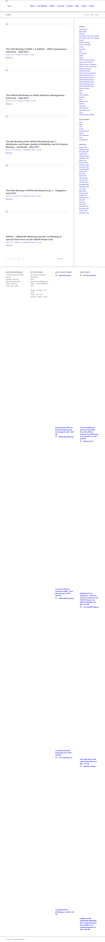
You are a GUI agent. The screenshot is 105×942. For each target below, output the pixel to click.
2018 (80, 124)
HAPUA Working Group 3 (86, 79)
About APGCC (83, 29)
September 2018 (84, 186)
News (80, 99)
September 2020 (84, 165)
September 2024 (84, 149)
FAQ (80, 51)
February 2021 (83, 162)
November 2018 (83, 184)
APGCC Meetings (84, 42)
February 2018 (83, 193)
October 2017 (83, 195)
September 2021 (84, 158)
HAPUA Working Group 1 (86, 75)
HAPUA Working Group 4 (86, 82)
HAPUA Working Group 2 (86, 77)
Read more (9, 57)
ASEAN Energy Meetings (86, 114)
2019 (80, 126)
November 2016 (83, 208)
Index (80, 93)
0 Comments (19, 54)
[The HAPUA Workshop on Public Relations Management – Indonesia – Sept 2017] (37, 81)
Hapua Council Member (86, 62)
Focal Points (83, 53)
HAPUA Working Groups (86, 86)
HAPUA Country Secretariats (87, 66)
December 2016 (83, 206)
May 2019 (82, 173)
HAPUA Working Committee (87, 73)
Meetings (82, 97)
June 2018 (82, 189)
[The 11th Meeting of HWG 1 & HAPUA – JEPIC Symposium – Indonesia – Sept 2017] (37, 35)
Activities (82, 34)
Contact (81, 47)
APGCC (81, 40)
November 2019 (83, 167)
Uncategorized (83, 140)
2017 (80, 122)
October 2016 (83, 210)
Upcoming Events (84, 110)
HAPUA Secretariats (85, 69)
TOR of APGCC (83, 108)
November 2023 (83, 152)
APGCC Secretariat (85, 45)
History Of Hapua (84, 88)
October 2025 (83, 147)
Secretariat (82, 106)
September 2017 (84, 197)
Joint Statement (84, 95)
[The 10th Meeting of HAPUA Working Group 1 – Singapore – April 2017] (37, 176)
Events (81, 129)
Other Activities (83, 101)
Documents (82, 49)
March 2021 (82, 160)
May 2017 (82, 200)
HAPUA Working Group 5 (86, 84)
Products (81, 103)
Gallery (8, 15)
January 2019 (83, 180)
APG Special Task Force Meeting (89, 36)
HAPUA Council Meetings (86, 60)
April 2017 (82, 202)
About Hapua (83, 31)
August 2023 (83, 154)
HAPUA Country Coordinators (88, 64)
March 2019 (82, 176)
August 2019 (83, 171)
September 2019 (84, 169)
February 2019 (83, 178)
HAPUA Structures (84, 71)
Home (92, 14)
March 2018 (82, 191)
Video (81, 112)
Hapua (81, 58)
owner (32, 54)
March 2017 (82, 204)
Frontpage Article (27, 149)
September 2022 (84, 156)
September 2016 (84, 213)
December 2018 (83, 182)
